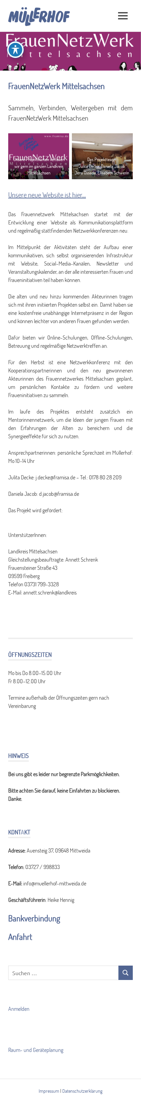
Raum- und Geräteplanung (35, 1049)
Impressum (49, 1091)
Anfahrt (20, 936)
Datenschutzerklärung (82, 1091)
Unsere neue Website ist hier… (47, 194)
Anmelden (18, 1008)
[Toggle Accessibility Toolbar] (15, 49)
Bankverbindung (34, 918)
